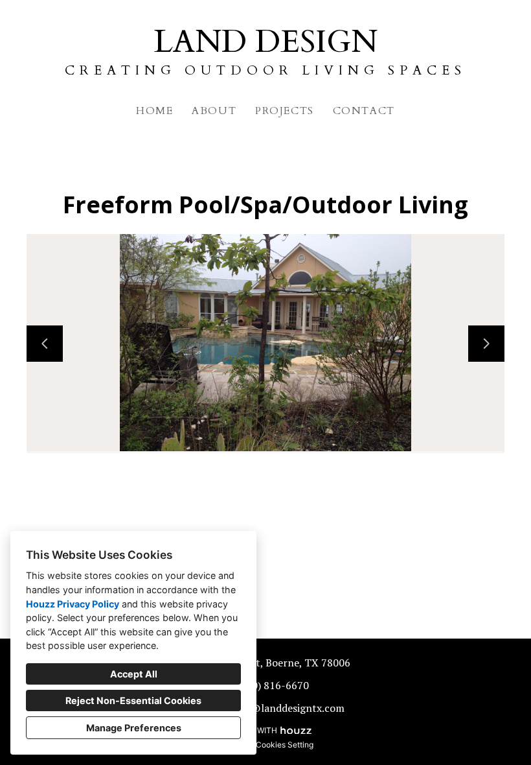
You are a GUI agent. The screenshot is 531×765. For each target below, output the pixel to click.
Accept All (133, 673)
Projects (284, 111)
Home (154, 111)
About (214, 111)
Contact (364, 111)
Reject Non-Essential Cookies (133, 700)
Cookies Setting (284, 744)
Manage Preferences (133, 727)
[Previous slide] (45, 343)
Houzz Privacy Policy (72, 603)
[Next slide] (486, 343)
